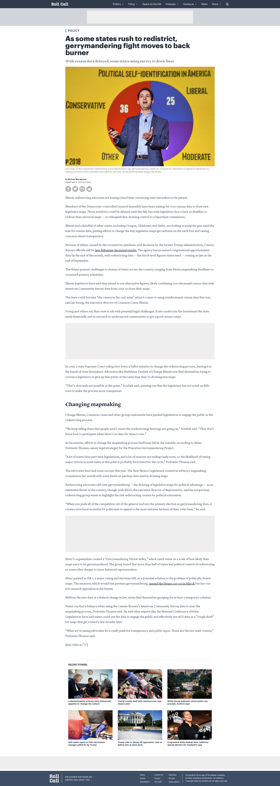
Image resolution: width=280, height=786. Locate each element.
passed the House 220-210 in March (172, 583)
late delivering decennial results (115, 250)
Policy (73, 30)
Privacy (157, 778)
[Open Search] (227, 4)
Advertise (172, 775)
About (142, 775)
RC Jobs (172, 778)
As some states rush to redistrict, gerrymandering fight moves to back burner (127, 45)
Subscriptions (174, 782)
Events (142, 778)
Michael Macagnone (77, 179)
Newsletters (145, 782)
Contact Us (158, 775)
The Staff (158, 782)
